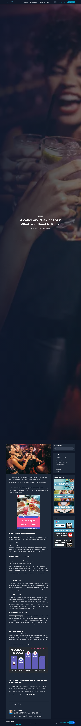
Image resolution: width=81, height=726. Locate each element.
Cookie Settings (63, 722)
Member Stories (59, 460)
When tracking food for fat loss (16, 615)
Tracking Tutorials (59, 467)
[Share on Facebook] (15, 704)
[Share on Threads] (20, 704)
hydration (40, 634)
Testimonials (42, 2)
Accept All (72, 722)
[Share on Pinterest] (18, 704)
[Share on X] (13, 704)
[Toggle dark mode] (55, 2)
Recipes (57, 466)
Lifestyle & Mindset (60, 459)
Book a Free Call (71, 2)
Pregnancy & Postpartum (61, 464)
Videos (57, 471)
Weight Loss (40, 216)
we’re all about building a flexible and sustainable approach (29, 487)
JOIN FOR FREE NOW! (31, 694)
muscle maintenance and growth (32, 545)
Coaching (26, 2)
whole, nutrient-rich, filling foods (40, 618)
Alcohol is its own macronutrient (16, 537)
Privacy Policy (18, 724)
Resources (49, 2)
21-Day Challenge (33, 2)
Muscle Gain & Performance (62, 462)
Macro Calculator (62, 2)
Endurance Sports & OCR (61, 457)
